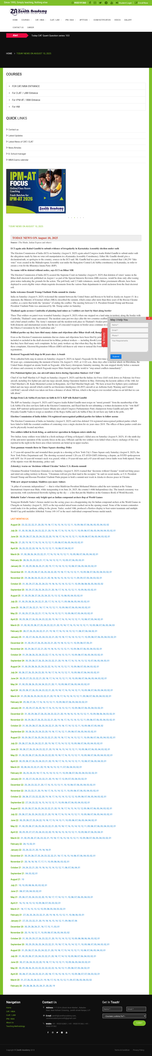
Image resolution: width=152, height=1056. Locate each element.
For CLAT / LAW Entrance (24, 93)
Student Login (125, 3)
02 (108, 525)
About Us (10, 1023)
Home (15, 20)
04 (101, 525)
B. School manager (17, 154)
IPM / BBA (69, 20)
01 (114, 530)
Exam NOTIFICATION (102, 20)
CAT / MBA (39, 20)
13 (65, 525)
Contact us (13, 129)
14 (62, 525)
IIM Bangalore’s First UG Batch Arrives (50, 35)
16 (55, 525)
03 (104, 525)
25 (33, 530)
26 (34, 536)
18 (49, 525)
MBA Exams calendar (18, 160)
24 (36, 530)
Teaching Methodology (15, 1026)
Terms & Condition (122, 1050)
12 (68, 525)
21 (36, 525)
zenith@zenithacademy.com (64, 1016)
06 (88, 525)
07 (85, 525)
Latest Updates (15, 135)
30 (23, 530)
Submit (116, 356)
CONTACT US (18, 27)
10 (75, 525)
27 (30, 536)
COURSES (25, 20)
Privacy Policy (138, 1050)
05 (95, 525)
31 (20, 530)
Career (30, 27)
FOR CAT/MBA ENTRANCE (25, 86)
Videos (117, 20)
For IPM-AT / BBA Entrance (25, 100)
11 (72, 525)
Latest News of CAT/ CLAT (20, 142)
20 (39, 525)
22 (26, 525)
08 (81, 525)
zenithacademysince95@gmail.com (61, 1018)
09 (78, 525)
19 (46, 525)
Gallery (128, 20)
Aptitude (84, 20)
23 (23, 525)
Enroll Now (143, 3)
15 (59, 525)
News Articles (14, 148)
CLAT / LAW (55, 20)
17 (52, 525)
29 (24, 536)
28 (29, 530)
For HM (15, 106)
